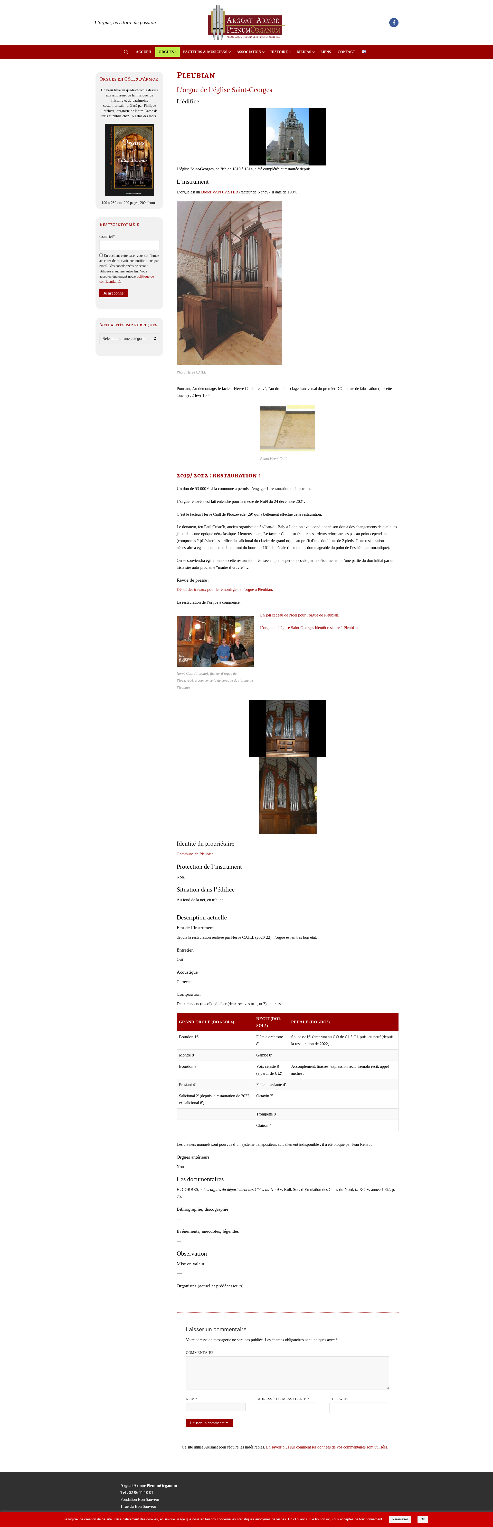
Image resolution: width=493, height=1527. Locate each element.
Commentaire (200, 1353)
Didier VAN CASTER (219, 192)
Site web (338, 1399)
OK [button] (423, 1519)
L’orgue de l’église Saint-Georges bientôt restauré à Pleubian (309, 627)
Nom (192, 1399)
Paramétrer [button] (400, 1519)
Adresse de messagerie (284, 1399)
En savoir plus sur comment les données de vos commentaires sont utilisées (326, 1447)
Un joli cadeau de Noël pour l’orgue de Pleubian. (299, 615)
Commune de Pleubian (195, 854)
